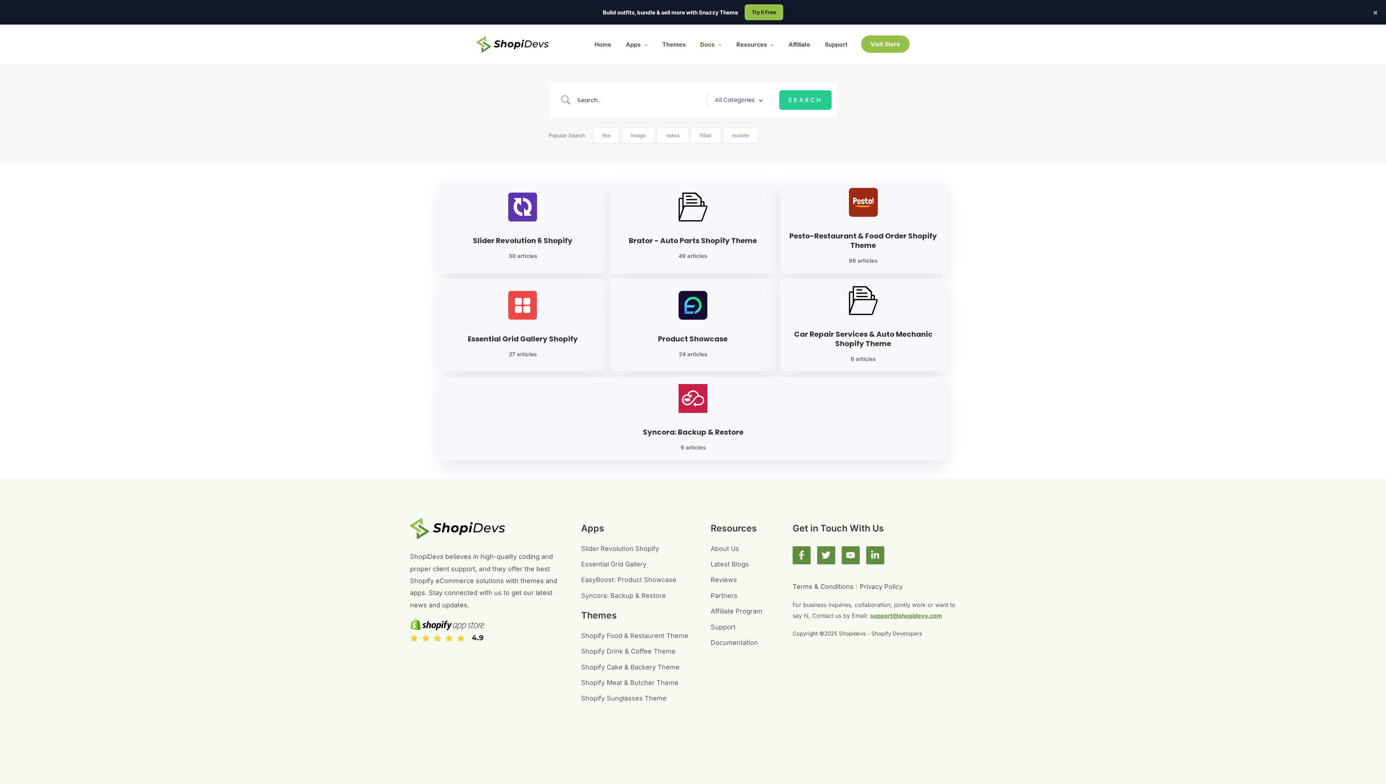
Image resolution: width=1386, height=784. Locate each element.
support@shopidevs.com (906, 615)
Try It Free (764, 12)
